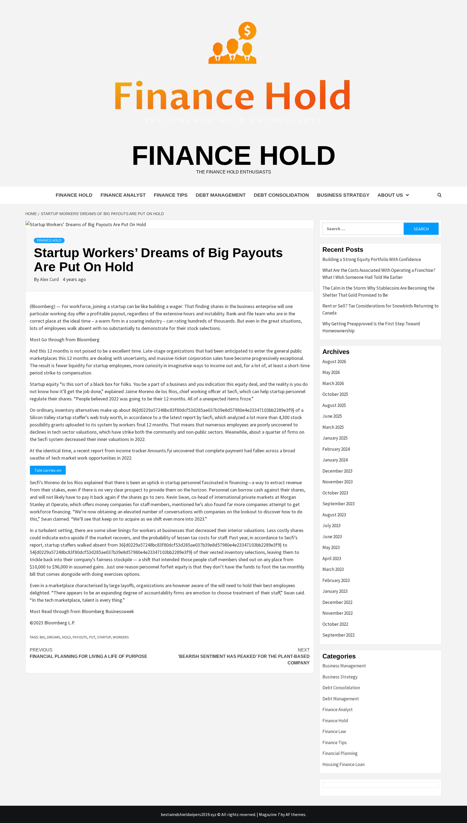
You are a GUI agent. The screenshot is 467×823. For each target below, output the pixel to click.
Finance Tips (171, 195)
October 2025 (335, 394)
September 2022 (338, 635)
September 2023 (338, 504)
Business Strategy (343, 195)
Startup (104, 637)
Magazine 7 (269, 814)
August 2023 (334, 515)
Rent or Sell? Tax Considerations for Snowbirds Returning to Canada (380, 309)
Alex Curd (50, 279)
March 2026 (333, 383)
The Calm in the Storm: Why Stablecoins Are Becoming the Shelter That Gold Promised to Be (378, 291)
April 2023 (331, 558)
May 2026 (331, 372)
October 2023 (335, 493)
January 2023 (335, 591)
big (42, 637)
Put (92, 637)
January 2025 (335, 438)
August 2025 (334, 405)
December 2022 (337, 602)
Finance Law (334, 731)
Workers (121, 637)
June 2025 (332, 416)
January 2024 (335, 460)
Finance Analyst (123, 195)
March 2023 (333, 569)
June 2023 (332, 537)
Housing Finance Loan (343, 764)
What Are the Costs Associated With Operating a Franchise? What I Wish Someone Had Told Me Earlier (378, 273)
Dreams (53, 637)
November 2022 (337, 613)
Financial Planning (340, 753)
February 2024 (336, 449)
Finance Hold (234, 155)
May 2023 (331, 547)
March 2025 (333, 427)
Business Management (344, 666)
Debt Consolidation (281, 195)
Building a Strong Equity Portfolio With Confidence (371, 259)
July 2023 (331, 525)
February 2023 (336, 580)
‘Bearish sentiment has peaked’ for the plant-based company (244, 656)
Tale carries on (47, 470)
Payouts (80, 637)
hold (66, 637)
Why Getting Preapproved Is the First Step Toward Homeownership (371, 327)
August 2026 (334, 361)
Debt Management (221, 195)
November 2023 (337, 482)
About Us (390, 195)
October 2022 (335, 624)
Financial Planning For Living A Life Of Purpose (88, 653)
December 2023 (337, 471)
